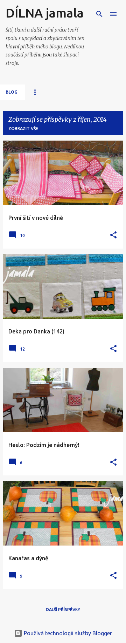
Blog (12, 92)
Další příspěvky (63, 609)
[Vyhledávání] (99, 14)
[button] (113, 235)
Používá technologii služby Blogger (67, 633)
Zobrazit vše (23, 128)
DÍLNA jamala (45, 13)
